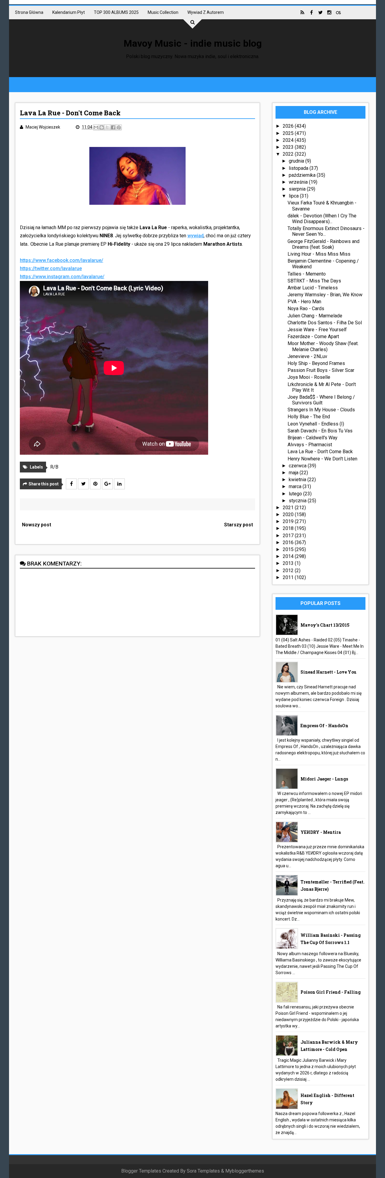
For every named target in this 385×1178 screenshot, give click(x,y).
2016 (289, 542)
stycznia (298, 500)
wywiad (195, 235)
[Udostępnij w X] (107, 127)
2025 (289, 133)
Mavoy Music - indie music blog (193, 43)
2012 (289, 570)
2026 (289, 126)
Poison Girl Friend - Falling (330, 992)
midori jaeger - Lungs (324, 779)
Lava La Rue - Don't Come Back (320, 451)
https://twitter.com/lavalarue (51, 268)
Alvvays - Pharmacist (310, 444)
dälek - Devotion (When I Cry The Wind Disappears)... (322, 218)
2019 (289, 521)
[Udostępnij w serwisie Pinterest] (119, 127)
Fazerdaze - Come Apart (313, 336)
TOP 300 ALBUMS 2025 (116, 12)
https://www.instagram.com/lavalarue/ (62, 276)
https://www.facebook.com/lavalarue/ (61, 260)
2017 (289, 535)
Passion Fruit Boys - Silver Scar (321, 370)
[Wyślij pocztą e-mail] (96, 127)
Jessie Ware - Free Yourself (317, 329)
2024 (289, 140)
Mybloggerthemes (244, 1171)
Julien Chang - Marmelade (315, 316)
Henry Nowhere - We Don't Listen (322, 459)
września (299, 182)
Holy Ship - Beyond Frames (316, 363)
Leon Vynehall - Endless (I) (316, 424)
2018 (289, 528)
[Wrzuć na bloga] (102, 127)
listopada (299, 168)
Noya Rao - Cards (306, 308)
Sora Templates (203, 1171)
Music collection (163, 12)
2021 (289, 507)
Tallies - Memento (307, 274)
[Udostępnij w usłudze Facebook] (113, 127)
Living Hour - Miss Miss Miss (319, 254)
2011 (289, 577)
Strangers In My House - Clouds (321, 410)
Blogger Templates (141, 1171)
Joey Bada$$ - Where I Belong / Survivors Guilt (321, 400)
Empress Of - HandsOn (324, 725)
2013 (289, 563)
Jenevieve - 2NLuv (307, 356)
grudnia (297, 161)
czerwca (298, 466)
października (303, 175)
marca (296, 486)
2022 (289, 154)
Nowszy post (36, 525)
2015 (289, 549)
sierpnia (298, 189)
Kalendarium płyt (68, 12)
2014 (289, 556)
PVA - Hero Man (304, 301)
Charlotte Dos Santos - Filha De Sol (325, 323)
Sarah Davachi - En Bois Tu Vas (320, 431)
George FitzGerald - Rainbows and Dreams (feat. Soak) (323, 244)
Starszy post (238, 525)
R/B (54, 467)
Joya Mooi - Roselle (309, 377)
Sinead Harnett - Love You (328, 672)
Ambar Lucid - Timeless (313, 288)
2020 (289, 514)
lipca (294, 196)
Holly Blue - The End (309, 416)
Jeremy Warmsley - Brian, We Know (325, 295)
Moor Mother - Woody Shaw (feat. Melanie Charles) (323, 346)
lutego (296, 494)
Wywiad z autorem (205, 12)
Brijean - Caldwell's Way (312, 438)
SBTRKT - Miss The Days (314, 281)
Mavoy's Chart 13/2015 (325, 625)
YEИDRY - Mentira (320, 832)
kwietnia (298, 479)
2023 (289, 147)
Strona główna (29, 12)
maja (294, 472)
